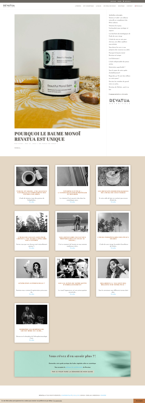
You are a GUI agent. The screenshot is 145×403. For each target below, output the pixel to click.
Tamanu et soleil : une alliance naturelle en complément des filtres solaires (118, 20)
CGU (74, 395)
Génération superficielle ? (117, 67)
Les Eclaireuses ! (114, 58)
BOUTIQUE (121, 6)
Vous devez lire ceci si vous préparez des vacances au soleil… (72, 238)
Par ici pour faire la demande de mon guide (72, 371)
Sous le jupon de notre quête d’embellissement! (72, 284)
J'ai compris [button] (139, 400)
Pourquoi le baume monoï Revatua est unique (47, 136)
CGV (78, 395)
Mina (21, 143)
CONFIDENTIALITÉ (66, 395)
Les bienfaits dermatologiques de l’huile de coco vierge (113, 192)
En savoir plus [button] (57, 400)
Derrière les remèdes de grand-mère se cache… (31, 330)
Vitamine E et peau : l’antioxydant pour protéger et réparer (118, 28)
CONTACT (129, 6)
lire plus (31, 202)
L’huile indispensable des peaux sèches (113, 238)
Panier (119, 1)
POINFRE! (103, 395)
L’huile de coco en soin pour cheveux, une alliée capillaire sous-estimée (118, 42)
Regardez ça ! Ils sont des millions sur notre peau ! (113, 284)
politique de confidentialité (74, 367)
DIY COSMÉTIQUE (88, 6)
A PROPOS (78, 6)
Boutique (113, 1)
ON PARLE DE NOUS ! (109, 6)
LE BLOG (98, 6)
